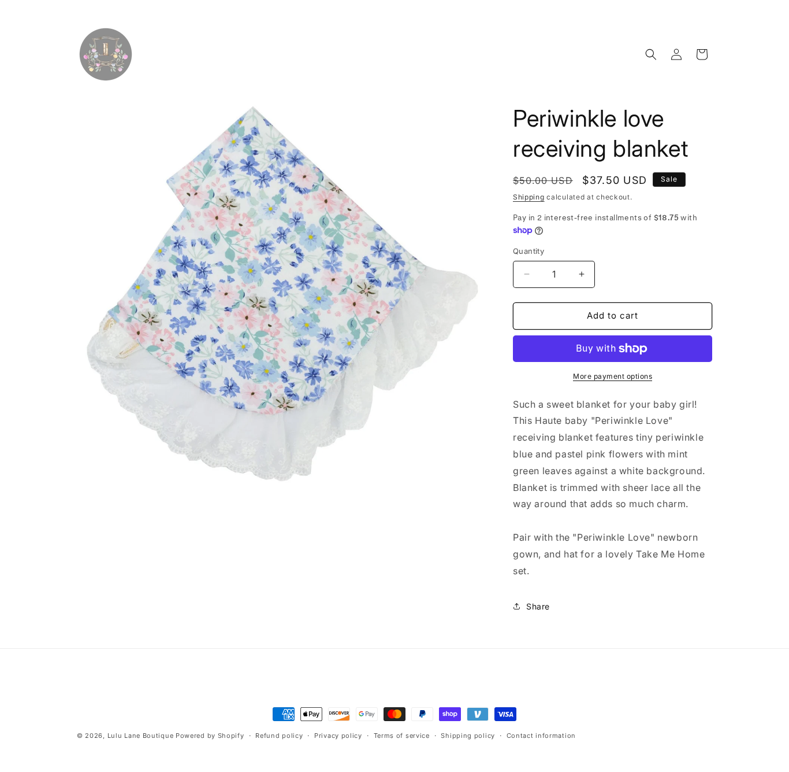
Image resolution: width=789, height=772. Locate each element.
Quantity (528, 251)
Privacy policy (338, 736)
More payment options (612, 376)
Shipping (529, 197)
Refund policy (279, 736)
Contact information (541, 736)
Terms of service (402, 736)
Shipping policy (468, 736)
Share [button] (538, 606)
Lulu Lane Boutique (140, 736)
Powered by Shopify (210, 736)
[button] (651, 54)
